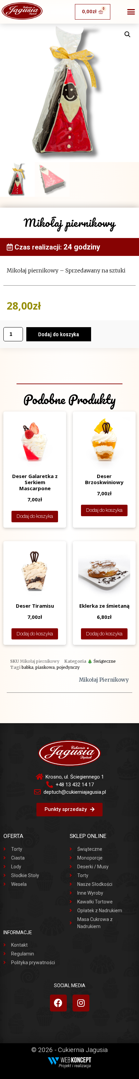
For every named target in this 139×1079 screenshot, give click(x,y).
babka (27, 667)
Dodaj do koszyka (58, 334)
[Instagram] (81, 1003)
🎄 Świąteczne (101, 661)
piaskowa (45, 667)
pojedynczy (68, 667)
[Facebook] (58, 1003)
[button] (130, 11)
